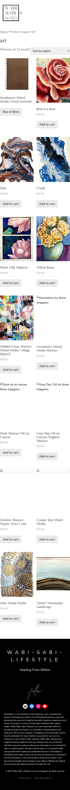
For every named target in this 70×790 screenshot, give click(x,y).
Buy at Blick (11, 112)
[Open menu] (21, 13)
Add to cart (47, 124)
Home (3, 32)
